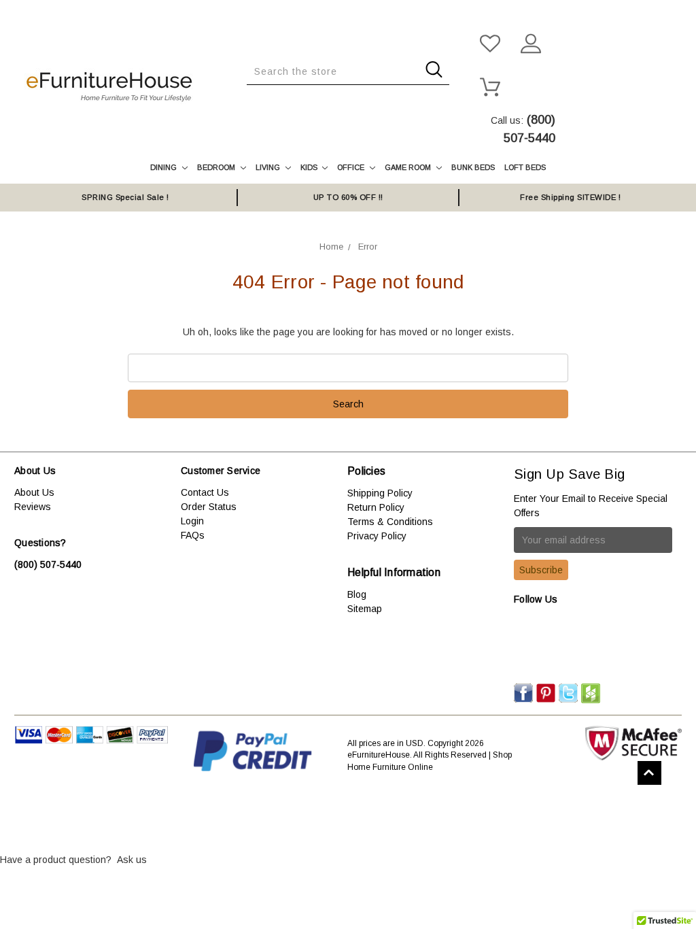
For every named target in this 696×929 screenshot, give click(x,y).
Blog (356, 594)
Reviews (32, 506)
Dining (164, 167)
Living (269, 167)
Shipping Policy (380, 493)
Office (351, 167)
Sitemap (364, 608)
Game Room (409, 167)
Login (192, 521)
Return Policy (375, 507)
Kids (309, 167)
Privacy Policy (376, 535)
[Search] (251, 95)
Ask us (132, 859)
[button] (348, 818)
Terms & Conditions (390, 521)
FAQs (193, 535)
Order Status (209, 506)
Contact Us (205, 492)
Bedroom (217, 167)
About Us (34, 492)
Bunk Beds (473, 167)
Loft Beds (525, 167)
